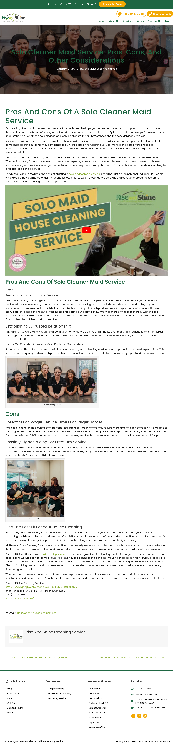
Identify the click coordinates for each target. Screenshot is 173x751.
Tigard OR (94, 722)
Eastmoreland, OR (98, 703)
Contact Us (154, 21)
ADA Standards (162, 741)
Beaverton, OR (96, 688)
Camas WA (94, 693)
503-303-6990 (143, 688)
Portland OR (95, 717)
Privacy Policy (122, 741)
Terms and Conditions (142, 741)
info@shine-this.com (146, 694)
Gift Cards (12, 703)
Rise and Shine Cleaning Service (98, 69)
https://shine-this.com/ (19, 598)
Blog (9, 688)
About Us (113, 21)
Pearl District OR (97, 712)
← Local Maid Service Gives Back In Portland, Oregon (36, 657)
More (168, 21)
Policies (11, 712)
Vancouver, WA (97, 727)
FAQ (9, 698)
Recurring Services (58, 698)
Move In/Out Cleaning (59, 693)
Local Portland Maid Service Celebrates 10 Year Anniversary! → (130, 657)
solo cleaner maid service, (84, 174)
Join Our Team (15, 708)
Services (128, 21)
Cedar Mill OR (96, 698)
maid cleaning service (53, 554)
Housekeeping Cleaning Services (36, 613)
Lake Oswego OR (97, 708)
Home (100, 21)
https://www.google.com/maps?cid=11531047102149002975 (41, 587)
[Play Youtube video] (86, 230)
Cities (140, 21)
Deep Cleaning (56, 688)
